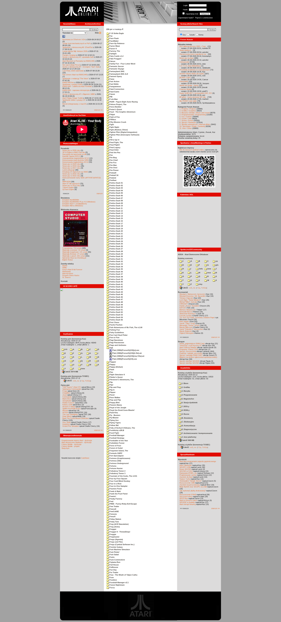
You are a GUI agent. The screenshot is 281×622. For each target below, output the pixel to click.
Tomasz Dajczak (186, 298)
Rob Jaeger (184, 321)
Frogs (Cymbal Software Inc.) (121, 544)
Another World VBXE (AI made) (192, 74)
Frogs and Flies (116, 542)
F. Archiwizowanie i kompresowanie (196, 433)
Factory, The (114, 51)
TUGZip (87, 381)
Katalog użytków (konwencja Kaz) (192, 373)
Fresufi (112, 516)
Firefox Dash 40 (116, 282)
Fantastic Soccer (116, 66)
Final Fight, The (116, 142)
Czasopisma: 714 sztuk (71, 248)
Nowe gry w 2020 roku (71, 164)
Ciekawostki (184, 62)
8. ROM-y (185, 410)
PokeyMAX (184, 81)
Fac (111, 36)
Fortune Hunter (116, 468)
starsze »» (98, 110)
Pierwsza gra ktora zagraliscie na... (193, 54)
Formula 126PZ (115, 453)
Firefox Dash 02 (116, 185)
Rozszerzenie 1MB (187, 483)
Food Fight (114, 433)
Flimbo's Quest (116, 377)
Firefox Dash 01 (116, 183)
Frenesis (113, 514)
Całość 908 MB (188, 440)
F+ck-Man (113, 99)
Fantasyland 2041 (116, 71)
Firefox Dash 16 (116, 221)
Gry (184, 35)
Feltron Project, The (117, 104)
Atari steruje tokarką (187, 504)
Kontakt (64, 281)
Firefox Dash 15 (116, 218)
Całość (69, 381)
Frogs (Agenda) (116, 539)
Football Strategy (116, 438)
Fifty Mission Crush (117, 122)
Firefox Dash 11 (116, 208)
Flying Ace (114, 420)
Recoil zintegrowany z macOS (74, 104)
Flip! (111, 385)
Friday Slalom (115, 519)
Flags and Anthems (117, 345)
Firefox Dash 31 (116, 259)
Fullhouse (113, 567)
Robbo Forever (68, 403)
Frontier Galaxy (116, 547)
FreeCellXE (114, 511)
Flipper (112, 392)
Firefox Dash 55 (116, 320)
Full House (114, 565)
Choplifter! (66, 393)
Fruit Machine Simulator (119, 549)
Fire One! (113, 168)
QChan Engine (68, 189)
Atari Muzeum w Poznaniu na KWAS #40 (78, 61)
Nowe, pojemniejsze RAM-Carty (192, 343)
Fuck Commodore (117, 560)
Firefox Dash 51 (116, 310)
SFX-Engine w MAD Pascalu (73, 152)
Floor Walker (114, 397)
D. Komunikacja (188, 426)
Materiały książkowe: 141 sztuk (74, 252)
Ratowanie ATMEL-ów (188, 473)
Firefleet (112, 180)
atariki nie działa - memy (189, 85)
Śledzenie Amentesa (187, 314)
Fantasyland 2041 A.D (118, 74)
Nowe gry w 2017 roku (71, 168)
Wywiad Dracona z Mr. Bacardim (192, 296)
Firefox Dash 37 (116, 274)
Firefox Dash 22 (116, 236)
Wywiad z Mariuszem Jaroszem (192, 294)
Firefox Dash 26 (116, 246)
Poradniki (65, 148)
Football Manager (116, 435)
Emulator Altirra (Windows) (72, 206)
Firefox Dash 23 (116, 239)
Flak (111, 348)
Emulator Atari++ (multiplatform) (74, 204)
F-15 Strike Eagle (116, 33)
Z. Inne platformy (188, 437)
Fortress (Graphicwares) (119, 458)
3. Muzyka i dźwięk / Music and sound (195, 113)
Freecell (112, 509)
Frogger (112, 529)
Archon (65, 412)
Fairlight (113, 54)
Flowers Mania (115, 405)
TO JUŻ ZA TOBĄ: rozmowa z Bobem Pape (197, 317)
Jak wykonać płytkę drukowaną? (193, 491)
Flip (111, 382)
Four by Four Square (118, 479)
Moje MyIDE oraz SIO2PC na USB (193, 487)
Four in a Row (115, 484)
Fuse (111, 577)
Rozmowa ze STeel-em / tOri (73, 39)
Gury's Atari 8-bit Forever (72, 270)
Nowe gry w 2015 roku (71, 176)
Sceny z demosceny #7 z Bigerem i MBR (78, 94)
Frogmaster (114, 537)
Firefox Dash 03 (116, 188)
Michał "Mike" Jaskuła (188, 302)
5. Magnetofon (187, 399)
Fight (111, 125)
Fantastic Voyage (116, 69)
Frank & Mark (115, 491)
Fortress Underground (119, 463)
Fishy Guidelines (116, 332)
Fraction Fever (115, 489)
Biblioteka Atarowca (69, 210)
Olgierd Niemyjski (186, 333)
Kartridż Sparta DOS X (71, 156)
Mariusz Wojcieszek (187, 310)
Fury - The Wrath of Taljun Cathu (123, 575)
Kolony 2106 (67, 405)
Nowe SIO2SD (185, 469)
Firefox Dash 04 (116, 191)
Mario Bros (66, 399)
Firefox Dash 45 (116, 294)
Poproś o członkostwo (204, 18)
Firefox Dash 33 (116, 264)
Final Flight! (114, 145)
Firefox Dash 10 (116, 206)
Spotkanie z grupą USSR (72, 84)
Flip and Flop (115, 387)
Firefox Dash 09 (116, 203)
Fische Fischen (115, 325)
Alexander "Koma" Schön (189, 325)
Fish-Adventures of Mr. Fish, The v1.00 (125, 327)
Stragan (181, 342)
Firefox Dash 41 (116, 284)
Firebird (112, 178)
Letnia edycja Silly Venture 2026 (74, 51)
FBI (110, 97)
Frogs (64, 391)
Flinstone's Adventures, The (121, 380)
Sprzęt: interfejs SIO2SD (189, 363)
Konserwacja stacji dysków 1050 (75, 160)
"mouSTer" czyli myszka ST (191, 345)
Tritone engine (68, 187)
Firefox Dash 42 (116, 287)
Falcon (112, 61)
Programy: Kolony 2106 (189, 349)
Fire (111, 155)
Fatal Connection (116, 89)
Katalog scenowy (185, 258)
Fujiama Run (114, 562)
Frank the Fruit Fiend (118, 494)
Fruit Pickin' (114, 552)
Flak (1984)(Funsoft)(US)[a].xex (125, 350)
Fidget (112, 114)
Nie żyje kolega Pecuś (71, 65)
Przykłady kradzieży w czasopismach (195, 70)
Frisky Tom (114, 522)
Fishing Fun (114, 330)
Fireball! (112, 173)
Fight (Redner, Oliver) (118, 130)
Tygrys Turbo (185, 479)
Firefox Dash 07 (116, 198)
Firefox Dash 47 (116, 299)
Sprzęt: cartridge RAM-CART (191, 355)
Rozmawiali (183, 292)
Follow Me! (114, 425)
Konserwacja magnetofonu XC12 (75, 162)
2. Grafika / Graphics (188, 111)
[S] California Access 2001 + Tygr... (193, 46)
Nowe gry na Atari (187, 58)
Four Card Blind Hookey (119, 481)
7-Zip (82, 381)
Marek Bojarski (185, 331)
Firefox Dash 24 (116, 241)
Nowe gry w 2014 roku (71, 185)
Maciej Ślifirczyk (186, 327)
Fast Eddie (114, 84)
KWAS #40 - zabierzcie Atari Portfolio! (77, 86)
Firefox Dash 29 (116, 254)
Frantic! (112, 496)
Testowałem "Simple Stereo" (191, 481)
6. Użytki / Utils (185, 118)
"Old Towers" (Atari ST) (71, 387)
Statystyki (65, 448)
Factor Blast (114, 46)
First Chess (114, 322)
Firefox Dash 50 (116, 307)
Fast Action (114, 81)
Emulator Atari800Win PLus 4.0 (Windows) (78, 202)
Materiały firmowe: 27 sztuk (73, 254)
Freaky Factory (115, 499)
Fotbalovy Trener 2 (117, 471)
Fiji (110, 137)
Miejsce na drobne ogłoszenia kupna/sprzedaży (198, 357)
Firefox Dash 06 (116, 196)
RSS (97, 33)
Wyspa (65, 410)
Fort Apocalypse (116, 456)
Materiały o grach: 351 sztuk (73, 256)
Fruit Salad (114, 555)
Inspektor (66, 424)
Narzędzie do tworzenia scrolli (74, 154)
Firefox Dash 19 (116, 229)
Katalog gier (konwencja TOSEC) (75, 376)
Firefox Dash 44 (116, 292)
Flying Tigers (115, 423)
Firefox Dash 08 (116, 201)
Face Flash (114, 38)
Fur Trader (113, 572)
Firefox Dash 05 (116, 193)
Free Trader (114, 506)
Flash (111, 370)
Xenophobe (66, 401)
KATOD (183, 308)
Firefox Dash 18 (116, 226)
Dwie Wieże (67, 416)
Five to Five (114, 337)
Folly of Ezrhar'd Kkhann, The (122, 428)
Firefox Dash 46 (116, 297)
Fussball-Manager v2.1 (119, 582)
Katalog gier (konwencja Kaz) (73, 339)
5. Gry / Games (186, 117)
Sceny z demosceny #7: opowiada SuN (78, 57)
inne (83, 369)
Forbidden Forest (116, 443)
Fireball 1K (114, 175)
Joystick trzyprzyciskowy (190, 485)
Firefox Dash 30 (116, 256)
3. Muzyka (185, 391)
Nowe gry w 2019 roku (71, 166)
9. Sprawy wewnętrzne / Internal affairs (195, 124)
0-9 (65, 349)
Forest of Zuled (116, 448)
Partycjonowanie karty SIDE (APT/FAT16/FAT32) (81, 178)
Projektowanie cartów (188, 475)
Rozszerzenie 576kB (188, 495)
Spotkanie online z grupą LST (74, 100)
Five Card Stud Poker (118, 335)
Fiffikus (112, 119)
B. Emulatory (187, 418)
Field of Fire (114, 117)
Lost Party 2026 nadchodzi (73, 71)
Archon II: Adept (68, 407)
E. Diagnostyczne (189, 429)
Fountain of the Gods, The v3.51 (123, 476)
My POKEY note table (188, 101)
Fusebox (113, 580)
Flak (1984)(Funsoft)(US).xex (124, 359)
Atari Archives (67, 273)
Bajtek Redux (67, 260)
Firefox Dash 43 (116, 289)
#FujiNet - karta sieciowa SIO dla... (193, 97)
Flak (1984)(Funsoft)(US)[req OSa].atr (128, 356)
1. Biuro (184, 383)
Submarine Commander (71, 389)
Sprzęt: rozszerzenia (188, 351)
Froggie (112, 534)
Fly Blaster (114, 418)
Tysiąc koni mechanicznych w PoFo (76, 43)
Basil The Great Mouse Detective (75, 418)
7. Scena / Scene (186, 120)
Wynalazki (182, 459)
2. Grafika (185, 387)
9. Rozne (185, 414)
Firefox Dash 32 (116, 261)
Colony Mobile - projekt (70, 446)
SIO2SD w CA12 (186, 471)
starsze (100, 193)
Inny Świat (66, 422)
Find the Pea (114, 152)
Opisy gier (65, 385)
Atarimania (66, 271)
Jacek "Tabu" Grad (187, 323)
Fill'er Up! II (114, 140)
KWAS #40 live (68, 82)
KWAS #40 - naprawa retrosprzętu (76, 90)
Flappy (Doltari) (116, 367)
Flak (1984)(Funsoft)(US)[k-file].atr (127, 353)
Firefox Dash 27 (116, 249)
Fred (111, 501)
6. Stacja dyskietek (189, 403)
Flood (111, 395)
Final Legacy (114, 147)
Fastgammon (115, 86)
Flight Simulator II (117, 375)
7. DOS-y (185, 406)
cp (216, 261)
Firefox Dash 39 (116, 279)
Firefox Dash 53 (116, 315)
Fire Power (114, 170)
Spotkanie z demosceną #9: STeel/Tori (77, 47)
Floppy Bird (114, 403)
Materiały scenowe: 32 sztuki (73, 250)
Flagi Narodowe (116, 340)
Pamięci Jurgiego (69, 55)
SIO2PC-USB (185, 467)
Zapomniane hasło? (186, 18)
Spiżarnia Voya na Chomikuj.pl (74, 258)
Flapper (112, 362)
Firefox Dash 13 (116, 213)
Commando (67, 397)
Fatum (112, 94)
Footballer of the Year (118, 441)
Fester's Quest (115, 109)
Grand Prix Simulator (70, 426)
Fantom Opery (115, 76)
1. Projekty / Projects (188, 109)
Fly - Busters (114, 415)
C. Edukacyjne (187, 422)
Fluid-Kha (113, 413)
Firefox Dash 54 (116, 317)
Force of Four (115, 446)
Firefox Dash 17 (116, 224)
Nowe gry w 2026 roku (71, 150)
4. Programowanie (189, 395)
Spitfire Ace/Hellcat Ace (71, 409)
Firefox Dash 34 (116, 267)
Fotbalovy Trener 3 (117, 473)
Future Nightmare (117, 585)
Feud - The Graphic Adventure (122, 112)
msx (209, 273)
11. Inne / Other (186, 128)
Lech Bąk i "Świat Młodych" (190, 300)
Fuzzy (112, 588)
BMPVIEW (66, 182)
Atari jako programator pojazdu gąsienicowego (198, 461)
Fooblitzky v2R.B (116, 430)
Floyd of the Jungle (117, 408)
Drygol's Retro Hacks (70, 275)
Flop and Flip (115, 400)
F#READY (184, 304)
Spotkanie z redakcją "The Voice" (75, 78)
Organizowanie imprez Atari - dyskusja (76, 440)
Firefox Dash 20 (116, 231)
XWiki (64, 268)
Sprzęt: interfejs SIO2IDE (189, 361)
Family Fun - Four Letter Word (122, 64)
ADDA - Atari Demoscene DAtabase (193, 254)
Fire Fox (112, 163)
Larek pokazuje (68, 170)
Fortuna (112, 466)
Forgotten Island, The (118, 451)
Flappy (112, 364)
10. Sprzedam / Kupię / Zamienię (192, 126)
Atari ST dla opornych (71, 184)
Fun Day (113, 570)
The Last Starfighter (70, 414)
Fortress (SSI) (115, 461)
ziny (200, 284)
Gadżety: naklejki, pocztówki (191, 353)
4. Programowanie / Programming (193, 115)
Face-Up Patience (116, 43)
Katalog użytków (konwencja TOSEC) (194, 445)
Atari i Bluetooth (186, 465)
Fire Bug (113, 158)
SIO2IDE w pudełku (187, 502)
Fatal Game (114, 92)
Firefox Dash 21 (116, 234)
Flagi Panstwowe (116, 343)
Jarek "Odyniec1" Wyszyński (191, 329)
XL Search (66, 277)
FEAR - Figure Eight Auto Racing (123, 102)
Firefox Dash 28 (116, 251)
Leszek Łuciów (185, 316)
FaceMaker (114, 41)
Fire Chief (113, 160)
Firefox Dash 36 (116, 272)
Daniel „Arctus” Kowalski (189, 306)
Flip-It (111, 390)
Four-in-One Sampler (118, 486)
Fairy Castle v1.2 (116, 56)
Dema (201, 35)
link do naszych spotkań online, (192, 150)
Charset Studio (185, 89)
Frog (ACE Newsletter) (119, 524)
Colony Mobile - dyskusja (71, 444)
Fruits (111, 557)
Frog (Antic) (114, 527)
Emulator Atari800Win (70, 200)
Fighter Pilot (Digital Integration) (123, 132)
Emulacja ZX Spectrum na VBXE (75, 172)
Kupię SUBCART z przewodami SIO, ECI (196, 93)
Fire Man (113, 165)
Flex (111, 372)
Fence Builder (115, 107)
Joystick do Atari (186, 477)
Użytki (192, 35)
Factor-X (113, 49)
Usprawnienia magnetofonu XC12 (75, 158)
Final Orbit (114, 150)
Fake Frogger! (115, 59)
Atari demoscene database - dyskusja (76, 442)
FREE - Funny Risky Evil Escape (123, 504)
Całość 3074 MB (71, 372)
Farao (111, 79)
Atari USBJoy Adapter (188, 347)
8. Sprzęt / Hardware (188, 122)
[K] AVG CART (185, 78)
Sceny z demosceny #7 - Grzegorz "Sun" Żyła (80, 67)
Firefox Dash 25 (116, 244)
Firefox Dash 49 (116, 305)
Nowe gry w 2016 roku (71, 174)
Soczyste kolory (186, 496)
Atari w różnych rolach (188, 500)
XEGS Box (184, 498)
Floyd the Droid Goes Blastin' (122, 410)
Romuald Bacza (186, 312)
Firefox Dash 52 (116, 312)
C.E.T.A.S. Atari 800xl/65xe (190, 66)
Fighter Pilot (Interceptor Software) (124, 135)
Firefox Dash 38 (116, 277)
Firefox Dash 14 (116, 216)
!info (200, 269)
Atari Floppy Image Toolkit (72, 98)
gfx (216, 265)
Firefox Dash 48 (116, 302)
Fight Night (114, 127)
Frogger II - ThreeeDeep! (119, 532)
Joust (64, 395)
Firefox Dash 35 (116, 269)
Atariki (64, 266)
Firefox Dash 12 (116, 211)
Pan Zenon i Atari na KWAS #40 (74, 75)
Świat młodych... (186, 50)
